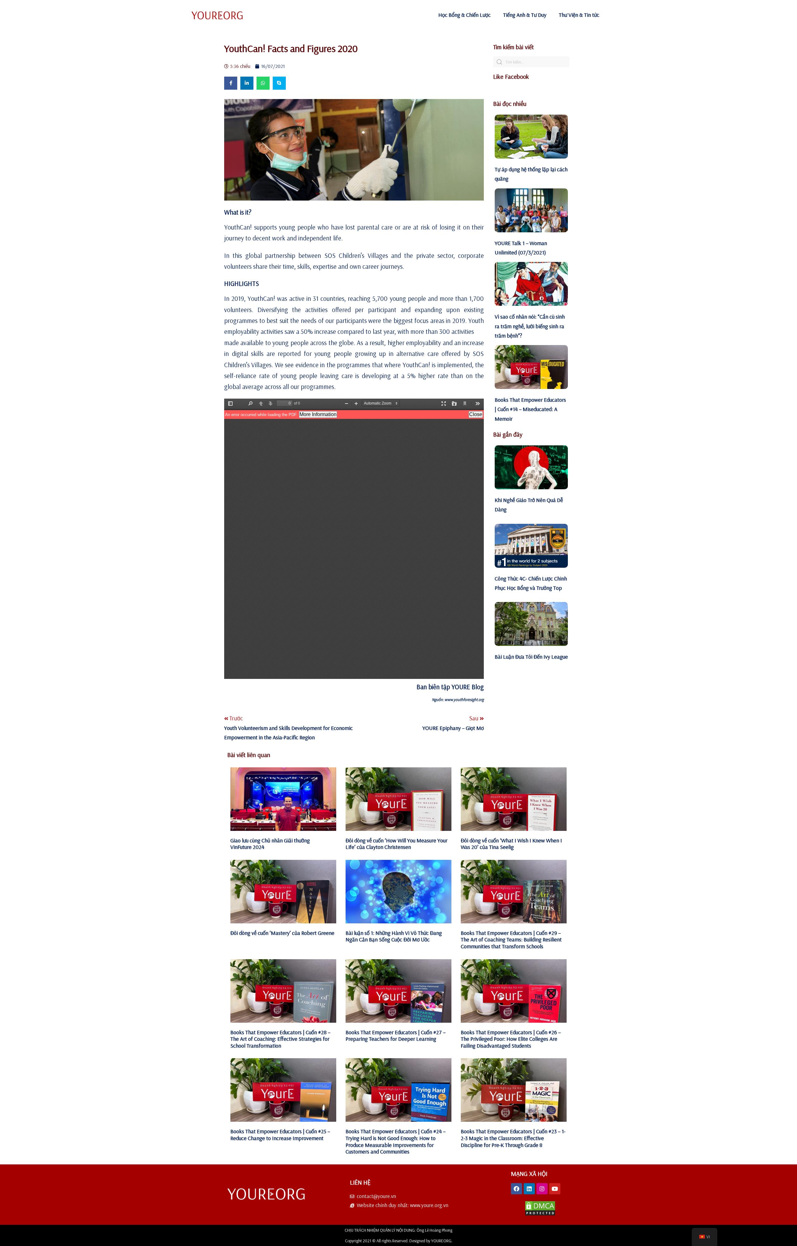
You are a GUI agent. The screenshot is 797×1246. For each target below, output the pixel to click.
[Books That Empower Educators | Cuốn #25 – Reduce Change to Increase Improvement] (283, 1090)
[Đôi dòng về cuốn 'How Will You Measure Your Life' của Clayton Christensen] (398, 799)
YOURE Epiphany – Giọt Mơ (453, 728)
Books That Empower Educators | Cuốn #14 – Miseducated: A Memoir (530, 409)
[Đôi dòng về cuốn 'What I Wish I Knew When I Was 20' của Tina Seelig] (514, 799)
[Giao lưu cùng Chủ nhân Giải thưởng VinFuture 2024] (283, 799)
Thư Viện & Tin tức (579, 14)
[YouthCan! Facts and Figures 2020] (354, 150)
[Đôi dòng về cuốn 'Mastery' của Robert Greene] (283, 891)
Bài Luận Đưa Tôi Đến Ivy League (531, 656)
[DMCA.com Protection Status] (540, 1214)
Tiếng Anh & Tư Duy (524, 14)
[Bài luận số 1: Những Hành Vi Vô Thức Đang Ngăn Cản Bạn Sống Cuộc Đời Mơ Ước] (398, 891)
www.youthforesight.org (464, 699)
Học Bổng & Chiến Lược (464, 14)
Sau (474, 718)
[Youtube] (554, 1188)
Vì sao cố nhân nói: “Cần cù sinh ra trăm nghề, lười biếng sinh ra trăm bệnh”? (530, 326)
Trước (236, 718)
